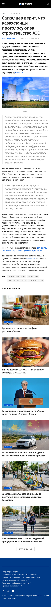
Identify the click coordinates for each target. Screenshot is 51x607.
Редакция (30, 577)
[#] (25, 4)
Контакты (23, 580)
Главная (5, 13)
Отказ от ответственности (13, 577)
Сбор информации (10, 572)
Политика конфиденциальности (16, 583)
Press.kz (19, 73)
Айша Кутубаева (8, 39)
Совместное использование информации (20, 575)
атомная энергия (17, 277)
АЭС (24, 280)
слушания (30, 259)
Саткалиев (33, 277)
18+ (37, 577)
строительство (36, 280)
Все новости (15, 13)
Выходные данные (10, 580)
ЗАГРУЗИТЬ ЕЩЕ (25, 549)
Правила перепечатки (11, 586)
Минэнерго (14, 280)
